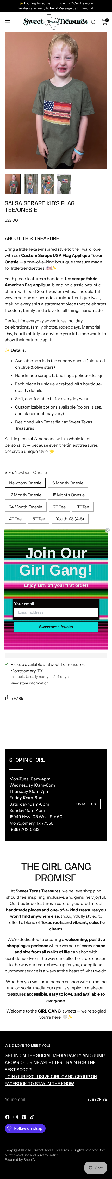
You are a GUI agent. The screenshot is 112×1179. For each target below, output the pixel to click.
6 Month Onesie (67, 482)
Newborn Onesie (25, 482)
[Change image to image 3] (47, 184)
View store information (29, 683)
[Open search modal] (93, 22)
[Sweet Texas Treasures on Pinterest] (24, 1117)
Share (17, 698)
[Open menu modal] (7, 22)
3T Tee (83, 506)
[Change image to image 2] (31, 184)
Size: (26, 472)
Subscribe (97, 1099)
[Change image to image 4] (64, 184)
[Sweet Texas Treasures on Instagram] (16, 1117)
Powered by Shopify (20, 1160)
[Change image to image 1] (13, 184)
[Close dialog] (107, 530)
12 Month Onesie (25, 494)
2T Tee (59, 506)
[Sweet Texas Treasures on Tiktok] (33, 1117)
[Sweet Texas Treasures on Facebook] (8, 1117)
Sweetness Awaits (56, 627)
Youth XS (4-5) (70, 518)
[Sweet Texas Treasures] (55, 22)
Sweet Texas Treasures (51, 1150)
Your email (24, 604)
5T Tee (39, 518)
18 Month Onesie (68, 494)
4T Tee (15, 518)
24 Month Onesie (25, 506)
